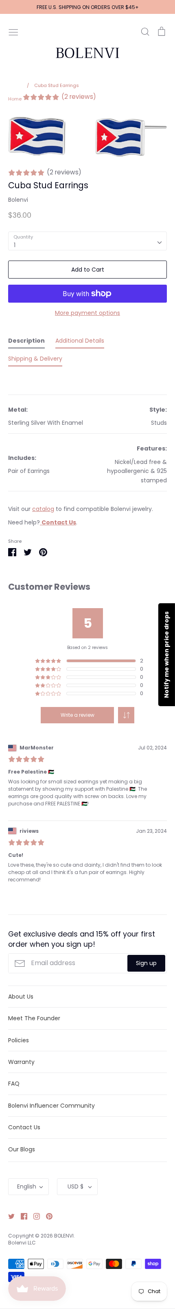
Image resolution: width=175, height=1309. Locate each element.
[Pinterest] (46, 1216)
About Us (20, 996)
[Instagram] (33, 1216)
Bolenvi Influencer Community (51, 1106)
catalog (43, 509)
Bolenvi (18, 200)
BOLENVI (87, 53)
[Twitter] (8, 1216)
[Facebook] (21, 1216)
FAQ (14, 1083)
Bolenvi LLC (22, 1242)
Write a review (77, 714)
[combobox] (87, 241)
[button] (126, 715)
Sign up (146, 963)
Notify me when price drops (166, 654)
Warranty (21, 1062)
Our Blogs (21, 1149)
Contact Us (24, 1127)
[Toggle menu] (13, 31)
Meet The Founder (34, 1018)
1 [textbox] (14, 245)
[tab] (26, 342)
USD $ (75, 1186)
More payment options (87, 313)
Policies (18, 1040)
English (26, 1186)
